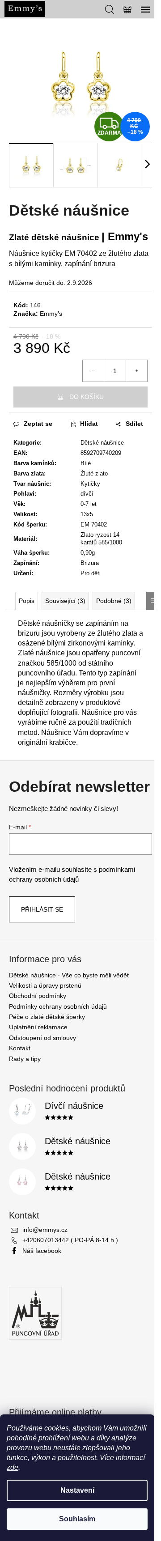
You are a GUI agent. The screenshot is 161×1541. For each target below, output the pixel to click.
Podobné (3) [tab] (113, 600)
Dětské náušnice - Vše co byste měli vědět (69, 975)
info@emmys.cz (45, 1229)
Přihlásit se (42, 909)
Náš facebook (41, 1250)
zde (12, 1467)
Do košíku (86, 396)
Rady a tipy (25, 1058)
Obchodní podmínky (37, 995)
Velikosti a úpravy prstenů (45, 985)
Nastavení (77, 1490)
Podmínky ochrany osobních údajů (58, 1006)
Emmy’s (51, 313)
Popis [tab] (26, 600)
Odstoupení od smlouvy (42, 1037)
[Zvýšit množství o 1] (136, 371)
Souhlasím (77, 1519)
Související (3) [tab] (65, 600)
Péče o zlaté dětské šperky (47, 1016)
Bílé (85, 463)
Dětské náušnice (102, 442)
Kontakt (19, 1048)
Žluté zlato (94, 473)
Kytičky (90, 483)
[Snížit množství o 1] (93, 371)
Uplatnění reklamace (38, 1027)
